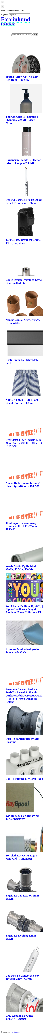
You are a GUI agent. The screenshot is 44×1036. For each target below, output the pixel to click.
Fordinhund (15, 1032)
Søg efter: (4, 15)
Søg (35, 34)
